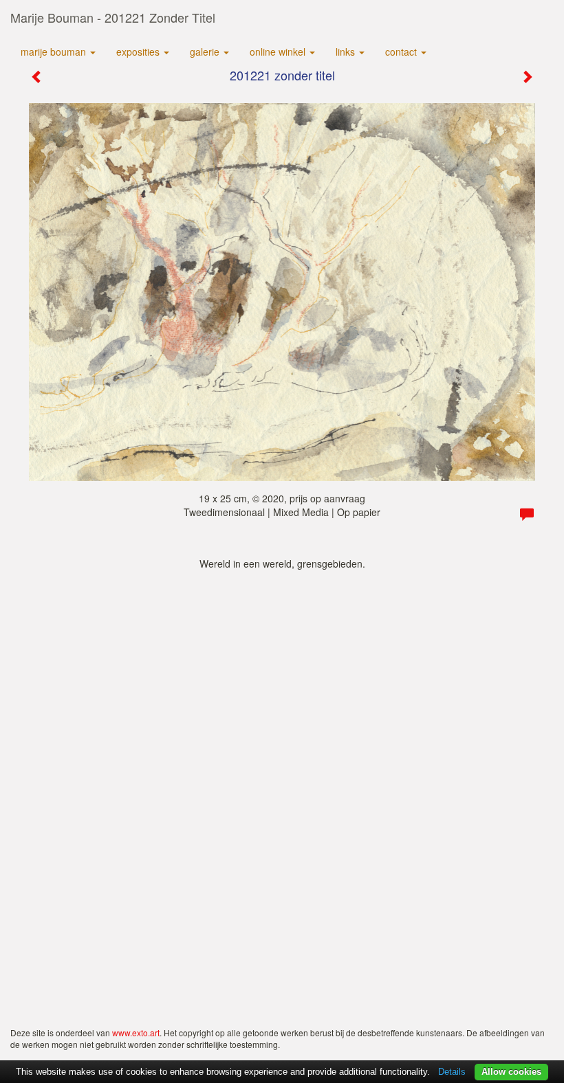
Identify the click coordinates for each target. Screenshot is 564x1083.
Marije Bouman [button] (55, 51)
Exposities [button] (139, 51)
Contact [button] (402, 51)
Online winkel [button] (279, 51)
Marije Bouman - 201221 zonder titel (112, 17)
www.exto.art (136, 1032)
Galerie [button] (206, 51)
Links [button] (347, 51)
